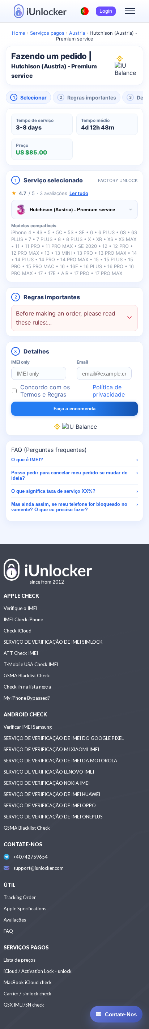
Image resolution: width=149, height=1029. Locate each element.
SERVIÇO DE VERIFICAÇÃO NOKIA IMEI (47, 783)
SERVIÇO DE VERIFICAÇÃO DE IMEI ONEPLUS (53, 817)
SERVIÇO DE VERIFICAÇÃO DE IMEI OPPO (50, 805)
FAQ (8, 931)
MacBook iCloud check (28, 982)
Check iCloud (17, 631)
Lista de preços (19, 960)
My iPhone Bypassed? (27, 698)
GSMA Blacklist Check (27, 675)
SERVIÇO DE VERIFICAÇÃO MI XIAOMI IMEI (51, 749)
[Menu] (130, 11)
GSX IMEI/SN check (24, 1005)
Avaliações (15, 920)
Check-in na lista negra (27, 687)
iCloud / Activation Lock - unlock (38, 971)
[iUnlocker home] (40, 11)
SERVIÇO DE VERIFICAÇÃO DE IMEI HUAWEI (52, 794)
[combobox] (74, 209)
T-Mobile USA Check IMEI (31, 664)
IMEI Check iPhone (23, 619)
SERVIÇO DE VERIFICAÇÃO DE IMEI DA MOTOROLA (60, 760)
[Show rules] (129, 318)
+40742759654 (30, 857)
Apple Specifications (25, 908)
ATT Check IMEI (21, 653)
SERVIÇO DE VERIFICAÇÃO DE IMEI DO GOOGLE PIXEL (64, 738)
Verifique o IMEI (20, 608)
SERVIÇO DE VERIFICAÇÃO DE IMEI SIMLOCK (53, 642)
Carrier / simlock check (27, 993)
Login (105, 11)
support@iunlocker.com (38, 868)
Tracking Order (20, 897)
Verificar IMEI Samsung (28, 727)
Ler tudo (78, 193)
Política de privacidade (109, 391)
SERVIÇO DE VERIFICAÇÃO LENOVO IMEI (49, 772)
